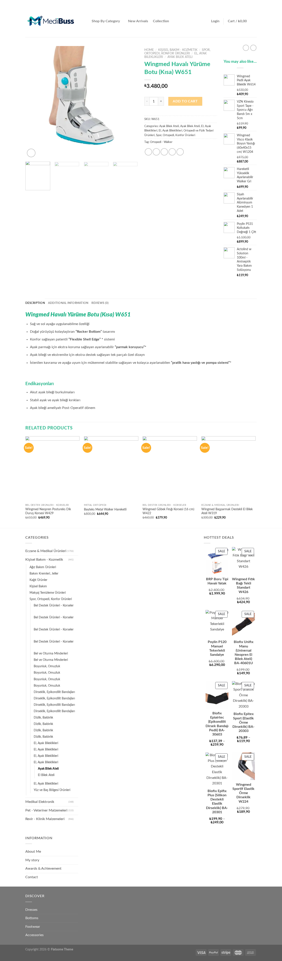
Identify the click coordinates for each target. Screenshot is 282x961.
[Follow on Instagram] (246, 2)
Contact (31, 877)
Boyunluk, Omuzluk (47, 666)
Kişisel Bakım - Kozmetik (177, 50)
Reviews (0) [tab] (100, 303)
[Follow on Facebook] (242, 2)
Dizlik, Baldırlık (43, 717)
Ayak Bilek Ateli (180, 57)
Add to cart (185, 101)
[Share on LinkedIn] (180, 151)
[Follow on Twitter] (250, 2)
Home (149, 50)
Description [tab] (35, 303)
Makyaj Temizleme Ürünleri (48, 592)
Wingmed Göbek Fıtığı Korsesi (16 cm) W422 (168, 511)
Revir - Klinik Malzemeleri (45, 819)
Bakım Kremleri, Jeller (44, 573)
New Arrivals (138, 21)
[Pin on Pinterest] (172, 151)
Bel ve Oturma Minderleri (51, 653)
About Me (33, 851)
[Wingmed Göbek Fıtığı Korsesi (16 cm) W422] (170, 468)
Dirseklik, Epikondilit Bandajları (54, 692)
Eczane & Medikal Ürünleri (45, 551)
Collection (161, 21)
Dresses (31, 909)
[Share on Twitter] (156, 151)
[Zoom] (31, 153)
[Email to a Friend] (164, 151)
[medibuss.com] (50, 21)
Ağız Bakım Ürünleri (43, 567)
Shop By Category (106, 21)
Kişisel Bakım (38, 586)
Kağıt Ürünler (38, 580)
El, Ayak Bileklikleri (170, 130)
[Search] (85, 21)
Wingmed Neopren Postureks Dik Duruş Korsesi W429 (48, 511)
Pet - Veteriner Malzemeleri (46, 810)
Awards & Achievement (43, 868)
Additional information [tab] (68, 303)
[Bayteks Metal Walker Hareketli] (111, 468)
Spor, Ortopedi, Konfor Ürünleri (175, 135)
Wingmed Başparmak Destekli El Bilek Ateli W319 (227, 511)
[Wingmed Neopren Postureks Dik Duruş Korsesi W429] (52, 468)
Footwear (32, 926)
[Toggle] (76, 551)
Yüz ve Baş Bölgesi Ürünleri (52, 790)
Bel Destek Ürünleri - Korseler (54, 605)
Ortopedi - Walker (161, 142)
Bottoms (31, 918)
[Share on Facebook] (148, 151)
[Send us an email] (254, 2)
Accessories (34, 935)
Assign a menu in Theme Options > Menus (211, 2)
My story (32, 860)
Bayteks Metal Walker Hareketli (105, 509)
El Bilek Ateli (46, 775)
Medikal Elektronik (39, 802)
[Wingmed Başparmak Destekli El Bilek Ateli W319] (228, 468)
